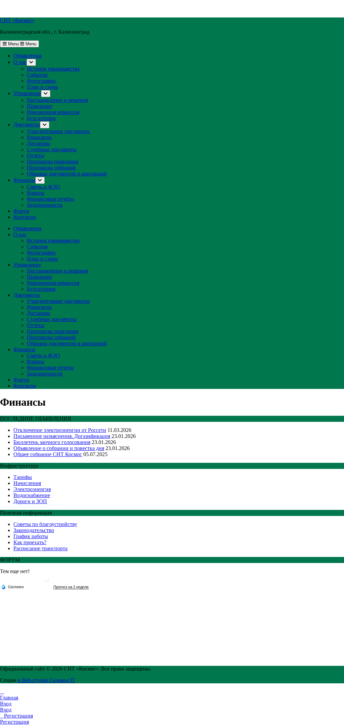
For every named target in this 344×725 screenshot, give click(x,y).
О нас (20, 62)
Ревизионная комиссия (53, 112)
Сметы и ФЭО (43, 187)
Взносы (35, 193)
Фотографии (41, 81)
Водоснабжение (31, 495)
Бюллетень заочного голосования (51, 442)
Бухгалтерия (41, 118)
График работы (30, 536)
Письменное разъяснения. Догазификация (61, 436)
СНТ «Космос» (17, 20)
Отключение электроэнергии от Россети (59, 430)
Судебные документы (52, 149)
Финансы (24, 180)
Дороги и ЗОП (30, 501)
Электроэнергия (32, 489)
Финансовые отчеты (50, 199)
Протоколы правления (52, 161)
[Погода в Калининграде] (45, 580)
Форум (21, 211)
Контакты (24, 217)
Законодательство (33, 530)
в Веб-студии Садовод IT (46, 680)
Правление (39, 106)
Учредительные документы (58, 131)
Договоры (38, 143)
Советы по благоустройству (45, 524)
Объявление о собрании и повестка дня (58, 448)
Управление (27, 93)
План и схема (42, 87)
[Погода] (12, 587)
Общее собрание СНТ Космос (47, 454)
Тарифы (22, 477)
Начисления (27, 483)
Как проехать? (29, 542)
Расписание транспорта (40, 548)
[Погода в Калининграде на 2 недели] (71, 587)
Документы (26, 124)
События (37, 75)
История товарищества (53, 69)
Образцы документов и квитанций (67, 173)
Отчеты (35, 155)
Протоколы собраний (51, 167)
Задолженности (44, 205)
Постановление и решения (57, 100)
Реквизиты (39, 137)
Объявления (27, 55)
